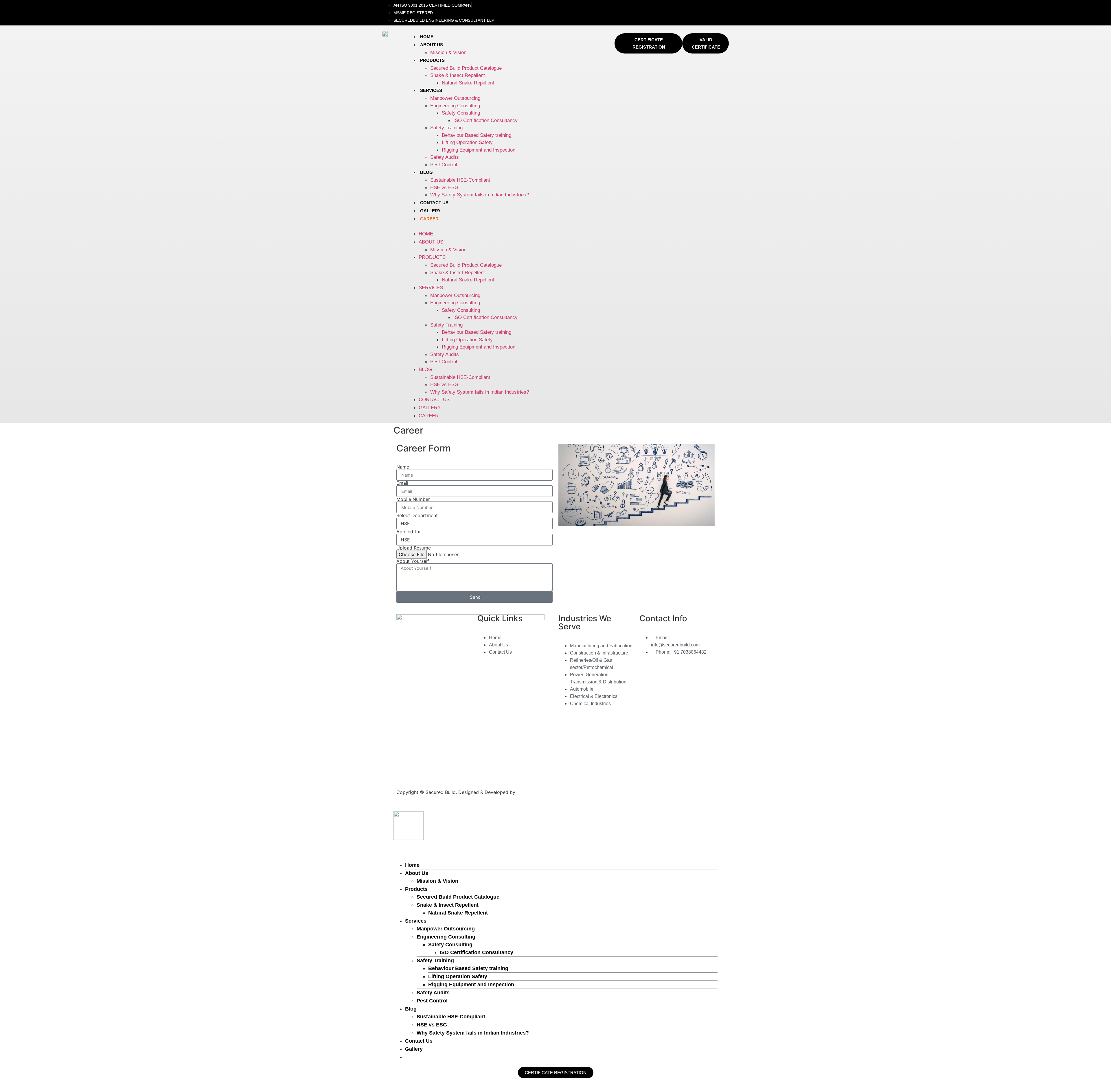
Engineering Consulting (455, 105)
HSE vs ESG (444, 187)
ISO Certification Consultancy (485, 120)
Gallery (430, 210)
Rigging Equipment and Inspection (478, 150)
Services (431, 90)
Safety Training (446, 127)
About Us (431, 44)
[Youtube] (722, 8)
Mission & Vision (448, 52)
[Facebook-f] (403, 768)
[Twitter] (688, 8)
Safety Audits (444, 157)
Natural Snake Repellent (468, 83)
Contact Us (434, 202)
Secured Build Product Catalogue (466, 68)
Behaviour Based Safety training (476, 135)
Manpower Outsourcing (455, 98)
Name (402, 466)
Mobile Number (413, 499)
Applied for (408, 531)
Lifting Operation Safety (467, 142)
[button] (511, 226)
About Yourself (412, 561)
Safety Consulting (461, 113)
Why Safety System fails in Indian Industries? (479, 195)
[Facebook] (655, 8)
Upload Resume (413, 547)
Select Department (417, 515)
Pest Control (443, 164)
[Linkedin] (671, 8)
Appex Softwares (536, 792)
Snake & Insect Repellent (457, 75)
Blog (426, 172)
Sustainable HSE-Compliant (460, 180)
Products (432, 60)
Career (429, 218)
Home (426, 36)
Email (402, 483)
